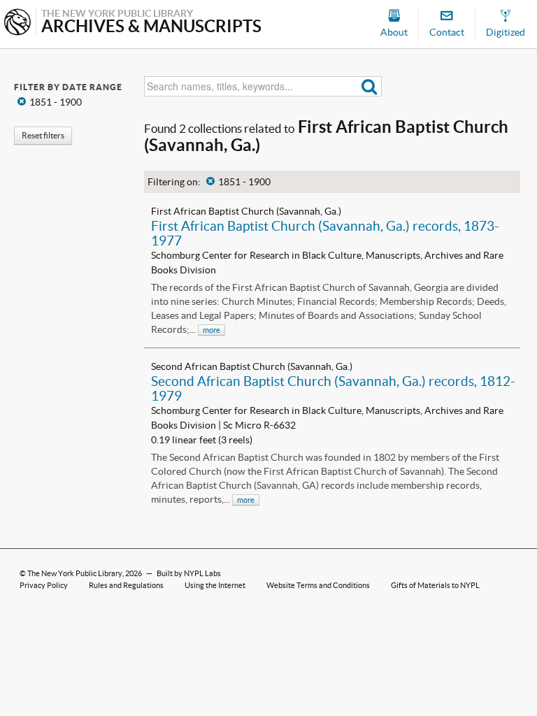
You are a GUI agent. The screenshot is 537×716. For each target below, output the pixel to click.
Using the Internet (215, 585)
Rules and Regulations (126, 585)
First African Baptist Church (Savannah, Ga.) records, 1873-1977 (325, 233)
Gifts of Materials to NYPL (435, 585)
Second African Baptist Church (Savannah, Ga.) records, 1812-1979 (333, 388)
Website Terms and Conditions (318, 585)
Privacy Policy (44, 585)
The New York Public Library (74, 573)
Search (369, 86)
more (211, 330)
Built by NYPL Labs (189, 573)
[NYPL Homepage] (17, 23)
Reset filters (43, 135)
